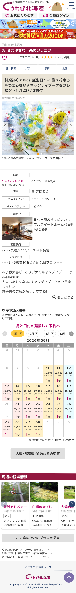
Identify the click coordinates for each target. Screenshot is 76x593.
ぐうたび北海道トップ (38, 567)
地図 (65, 68)
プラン (29, 68)
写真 (47, 68)
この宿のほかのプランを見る (38, 538)
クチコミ (24, 57)
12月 (62, 333)
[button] (71, 126)
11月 (47, 333)
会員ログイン (59, 15)
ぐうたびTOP (10, 549)
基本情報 (11, 68)
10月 (31, 333)
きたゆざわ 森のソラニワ (28, 50)
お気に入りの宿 (22, 15)
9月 (15, 333)
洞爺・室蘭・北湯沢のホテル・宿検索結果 (24, 553)
